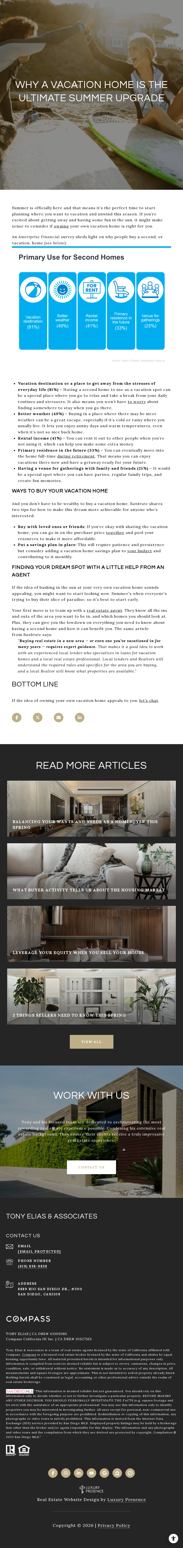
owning (61, 226)
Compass (29, 1354)
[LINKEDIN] (78, 1473)
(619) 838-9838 (32, 1266)
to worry (137, 401)
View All (91, 1042)
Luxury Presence (126, 1499)
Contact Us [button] (91, 1167)
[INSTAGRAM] (66, 1473)
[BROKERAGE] (130, 1473)
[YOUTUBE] (91, 1473)
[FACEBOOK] (53, 1473)
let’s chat (148, 700)
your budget (139, 550)
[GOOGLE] (104, 1473)
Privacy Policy (114, 1525)
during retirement (76, 456)
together (115, 532)
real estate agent (104, 610)
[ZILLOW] (117, 1473)
